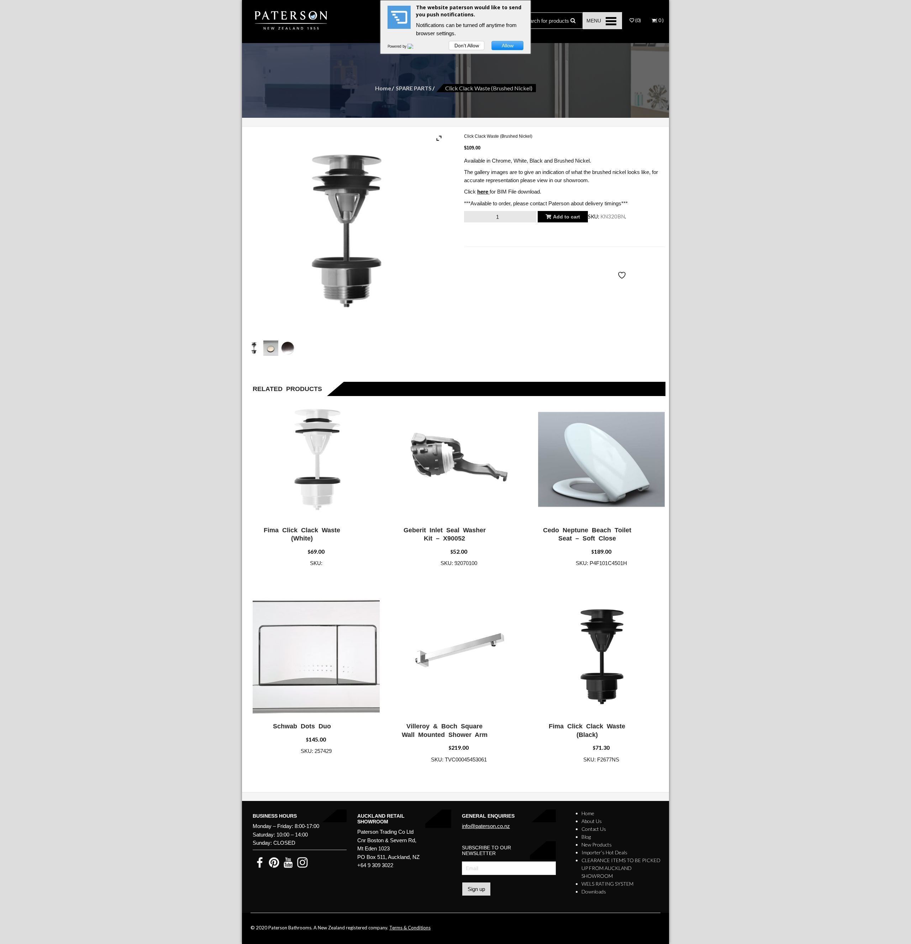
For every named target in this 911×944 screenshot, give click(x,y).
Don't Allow (466, 45)
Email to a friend (491, 253)
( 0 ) (660, 20)
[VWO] (414, 46)
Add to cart (566, 217)
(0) (637, 20)
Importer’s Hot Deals (604, 852)
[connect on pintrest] (274, 862)
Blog (586, 837)
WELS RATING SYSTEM (607, 884)
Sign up (476, 889)
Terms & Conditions (410, 927)
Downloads (593, 891)
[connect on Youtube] (288, 862)
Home (383, 88)
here (482, 192)
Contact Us (593, 829)
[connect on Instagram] (302, 862)
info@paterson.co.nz (486, 826)
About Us (591, 821)
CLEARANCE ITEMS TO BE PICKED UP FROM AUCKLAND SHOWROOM (620, 868)
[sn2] (287, 348)
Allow (508, 45)
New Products (596, 845)
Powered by (397, 46)
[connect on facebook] (260, 862)
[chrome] (254, 348)
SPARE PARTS (414, 88)
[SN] (271, 348)
